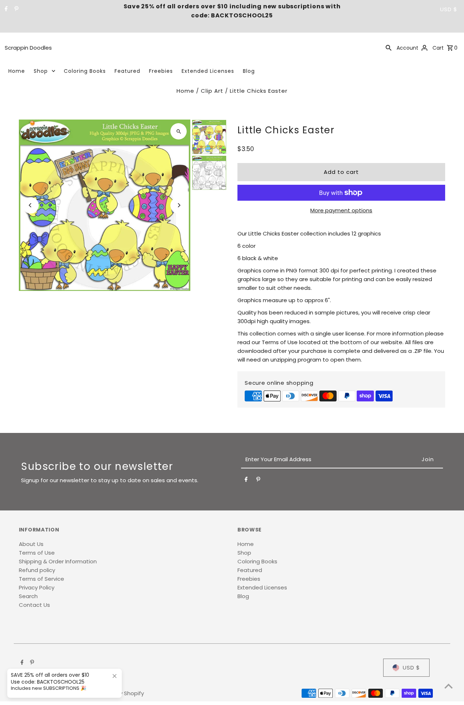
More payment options (341, 210)
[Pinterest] (15, 9)
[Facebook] (5, 9)
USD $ (448, 9)
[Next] (178, 205)
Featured (127, 71)
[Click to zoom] (178, 131)
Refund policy (37, 570)
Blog (249, 71)
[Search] (388, 47)
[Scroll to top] (448, 686)
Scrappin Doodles (28, 47)
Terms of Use (37, 552)
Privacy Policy (36, 587)
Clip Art (212, 91)
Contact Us (34, 605)
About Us (31, 544)
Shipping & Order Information (58, 561)
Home (16, 71)
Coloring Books (85, 71)
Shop (41, 71)
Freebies (161, 71)
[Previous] (30, 205)
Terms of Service (41, 579)
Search (28, 596)
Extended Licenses (208, 71)
